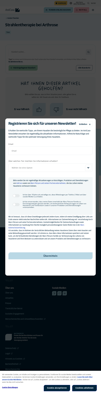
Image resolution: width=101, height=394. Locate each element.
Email (10, 144)
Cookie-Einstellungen (10, 387)
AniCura (19, 183)
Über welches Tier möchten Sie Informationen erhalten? (33, 161)
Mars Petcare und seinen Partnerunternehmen (48, 183)
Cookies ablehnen (84, 388)
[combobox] (50, 167)
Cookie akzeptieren (57, 388)
